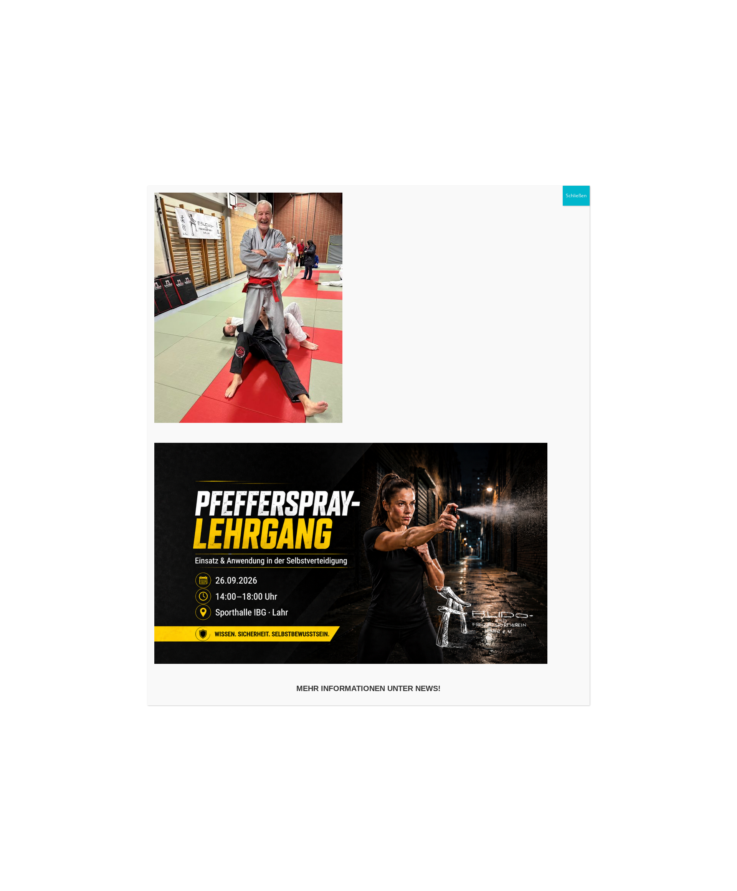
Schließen (576, 195)
